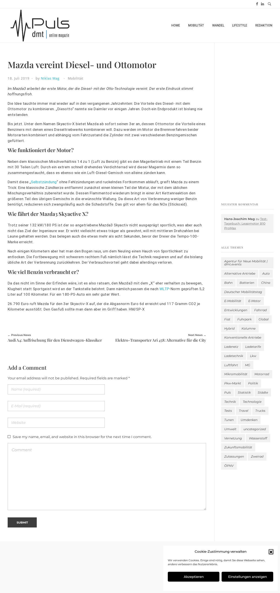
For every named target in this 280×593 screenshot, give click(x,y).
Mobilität (75, 78)
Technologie (252, 402)
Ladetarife (253, 347)
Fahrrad (260, 310)
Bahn (228, 283)
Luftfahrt (231, 365)
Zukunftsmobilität (238, 447)
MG (247, 365)
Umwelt (230, 429)
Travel (243, 411)
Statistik (244, 392)
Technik (230, 402)
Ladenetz (231, 347)
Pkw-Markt (232, 383)
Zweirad (257, 456)
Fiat (227, 319)
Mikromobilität (235, 374)
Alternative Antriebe (239, 273)
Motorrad (261, 374)
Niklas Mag (50, 78)
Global (264, 319)
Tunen (229, 420)
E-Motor (254, 301)
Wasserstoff (258, 438)
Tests (228, 411)
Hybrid (229, 328)
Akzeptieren (194, 577)
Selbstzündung (44, 182)
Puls (227, 392)
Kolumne (249, 328)
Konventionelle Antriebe (242, 337)
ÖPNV (229, 466)
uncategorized (254, 429)
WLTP (164, 289)
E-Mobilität (232, 301)
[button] (271, 551)
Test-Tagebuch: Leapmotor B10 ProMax (246, 223)
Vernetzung (233, 438)
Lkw (253, 356)
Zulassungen (234, 456)
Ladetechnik (233, 356)
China (265, 283)
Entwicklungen (235, 310)
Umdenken (249, 420)
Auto (266, 273)
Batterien (247, 283)
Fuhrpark (244, 319)
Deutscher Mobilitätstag (243, 292)
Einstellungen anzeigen (247, 577)
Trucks (260, 411)
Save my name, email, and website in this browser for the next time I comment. (82, 437)
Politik (253, 383)
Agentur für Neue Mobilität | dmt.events (246, 262)
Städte (263, 392)
